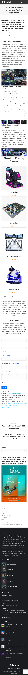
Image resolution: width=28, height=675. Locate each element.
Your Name (8, 337)
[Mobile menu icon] (25, 2)
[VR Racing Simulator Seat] (17, 122)
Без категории (5, 522)
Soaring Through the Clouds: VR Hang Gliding (16, 632)
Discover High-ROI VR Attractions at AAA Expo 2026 (15, 647)
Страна (3, 351)
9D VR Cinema (12, 671)
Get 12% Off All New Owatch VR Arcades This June (16, 625)
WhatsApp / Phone (10, 363)
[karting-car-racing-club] (7, 152)
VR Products (18, 415)
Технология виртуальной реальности (11, 524)
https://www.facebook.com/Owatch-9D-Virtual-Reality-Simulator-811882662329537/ (14, 405)
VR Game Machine (6, 515)
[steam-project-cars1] (7, 73)
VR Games (4, 517)
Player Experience (6, 511)
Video (2, 513)
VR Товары (4, 520)
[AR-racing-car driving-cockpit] (20, 152)
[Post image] (2, 625)
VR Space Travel (11, 564)
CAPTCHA (4, 382)
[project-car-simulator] (20, 81)
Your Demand (8, 371)
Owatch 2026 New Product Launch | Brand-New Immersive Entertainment (15, 654)
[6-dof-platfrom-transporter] (24, 122)
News (13, 415)
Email (6, 355)
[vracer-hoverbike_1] (7, 81)
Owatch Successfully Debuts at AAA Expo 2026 (15, 640)
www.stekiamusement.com (14, 393)
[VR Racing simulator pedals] (11, 122)
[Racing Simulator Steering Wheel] (4, 122)
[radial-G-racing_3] (20, 73)
